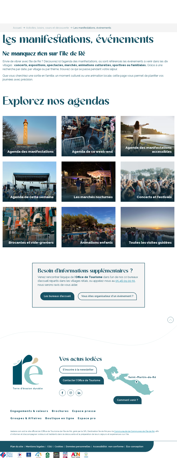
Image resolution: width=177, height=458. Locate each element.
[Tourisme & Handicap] (29, 454)
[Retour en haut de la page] (170, 319)
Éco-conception (134, 446)
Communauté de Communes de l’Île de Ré (134, 431)
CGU (49, 446)
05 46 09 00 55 (125, 280)
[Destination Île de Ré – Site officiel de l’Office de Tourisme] (88, 15)
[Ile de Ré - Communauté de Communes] (56, 454)
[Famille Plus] (38, 454)
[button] (172, 3)
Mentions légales (35, 446)
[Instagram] (70, 393)
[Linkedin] (79, 393)
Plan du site (16, 446)
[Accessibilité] (157, 3)
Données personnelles (78, 446)
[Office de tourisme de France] (6, 454)
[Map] (150, 3)
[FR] (172, 3)
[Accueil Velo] (47, 454)
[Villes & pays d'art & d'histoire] (65, 454)
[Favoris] (165, 3)
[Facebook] (62, 393)
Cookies (59, 446)
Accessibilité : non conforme (108, 446)
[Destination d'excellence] (19, 454)
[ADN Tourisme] (75, 454)
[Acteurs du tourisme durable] (86, 454)
